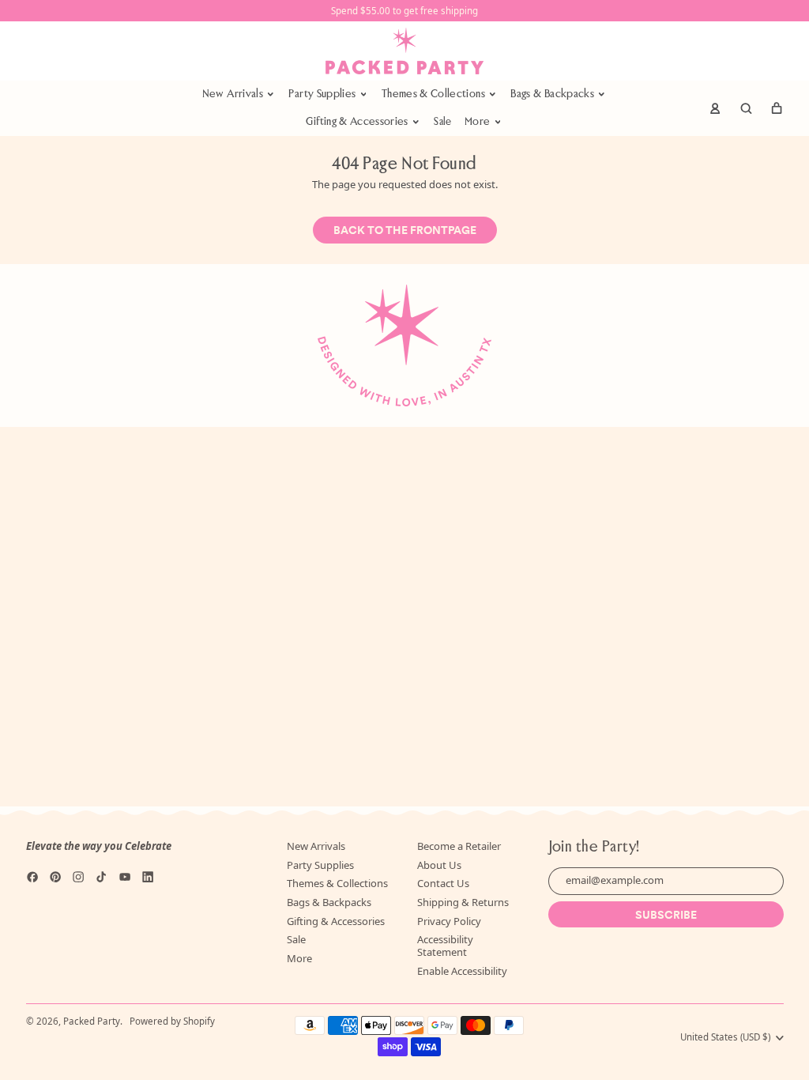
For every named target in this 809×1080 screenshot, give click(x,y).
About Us (439, 865)
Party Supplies (320, 865)
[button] (745, 108)
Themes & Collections (337, 883)
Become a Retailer (459, 846)
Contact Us (443, 883)
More (299, 958)
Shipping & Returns (463, 902)
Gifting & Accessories (336, 921)
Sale (442, 122)
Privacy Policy (449, 921)
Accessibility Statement (445, 945)
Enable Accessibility (462, 971)
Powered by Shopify (172, 1021)
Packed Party (91, 1021)
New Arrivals (316, 846)
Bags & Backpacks (329, 902)
